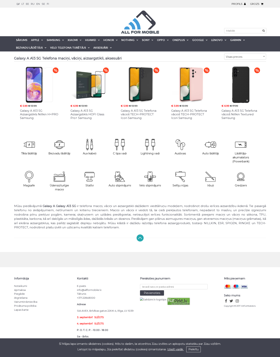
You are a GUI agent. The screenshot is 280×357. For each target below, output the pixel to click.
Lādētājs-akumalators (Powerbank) (240, 157)
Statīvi (90, 185)
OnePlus (178, 40)
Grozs (255, 3)
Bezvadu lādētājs (29, 47)
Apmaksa (20, 289)
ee (27, 3)
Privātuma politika (25, 305)
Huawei (90, 40)
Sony (146, 40)
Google (198, 40)
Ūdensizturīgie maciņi (59, 187)
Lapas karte (21, 309)
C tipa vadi (120, 153)
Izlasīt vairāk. (175, 349)
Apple (35, 40)
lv (18, 3)
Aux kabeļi (89, 153)
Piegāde (19, 293)
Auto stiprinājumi (120, 185)
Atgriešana (20, 297)
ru (32, 3)
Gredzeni (241, 185)
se (43, 3)
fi (48, 3)
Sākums (21, 40)
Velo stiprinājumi (150, 185)
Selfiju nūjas (180, 185)
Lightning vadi (150, 153)
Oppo (161, 40)
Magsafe (29, 185)
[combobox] (245, 57)
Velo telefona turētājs (68, 47)
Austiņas (180, 153)
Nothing (127, 40)
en (38, 3)
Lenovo (217, 40)
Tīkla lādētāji (29, 153)
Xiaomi (73, 40)
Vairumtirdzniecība (25, 301)
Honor (108, 40)
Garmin (235, 40)
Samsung (53, 40)
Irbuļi (210, 185)
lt (23, 3)
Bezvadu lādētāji (59, 153)
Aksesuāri (100, 47)
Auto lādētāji (210, 153)
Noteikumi (20, 285)
